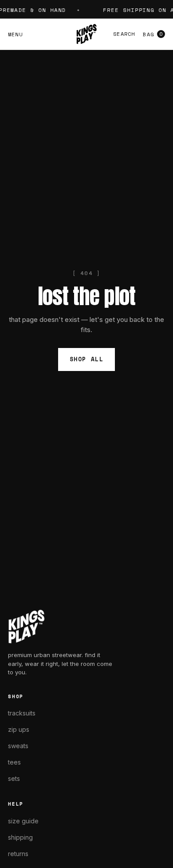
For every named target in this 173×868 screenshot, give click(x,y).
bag (153, 34)
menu (15, 34)
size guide (23, 821)
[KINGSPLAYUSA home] (86, 34)
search (124, 34)
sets (14, 778)
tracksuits (21, 713)
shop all (86, 359)
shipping (20, 837)
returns (18, 853)
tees (14, 762)
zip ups (18, 729)
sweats (18, 745)
